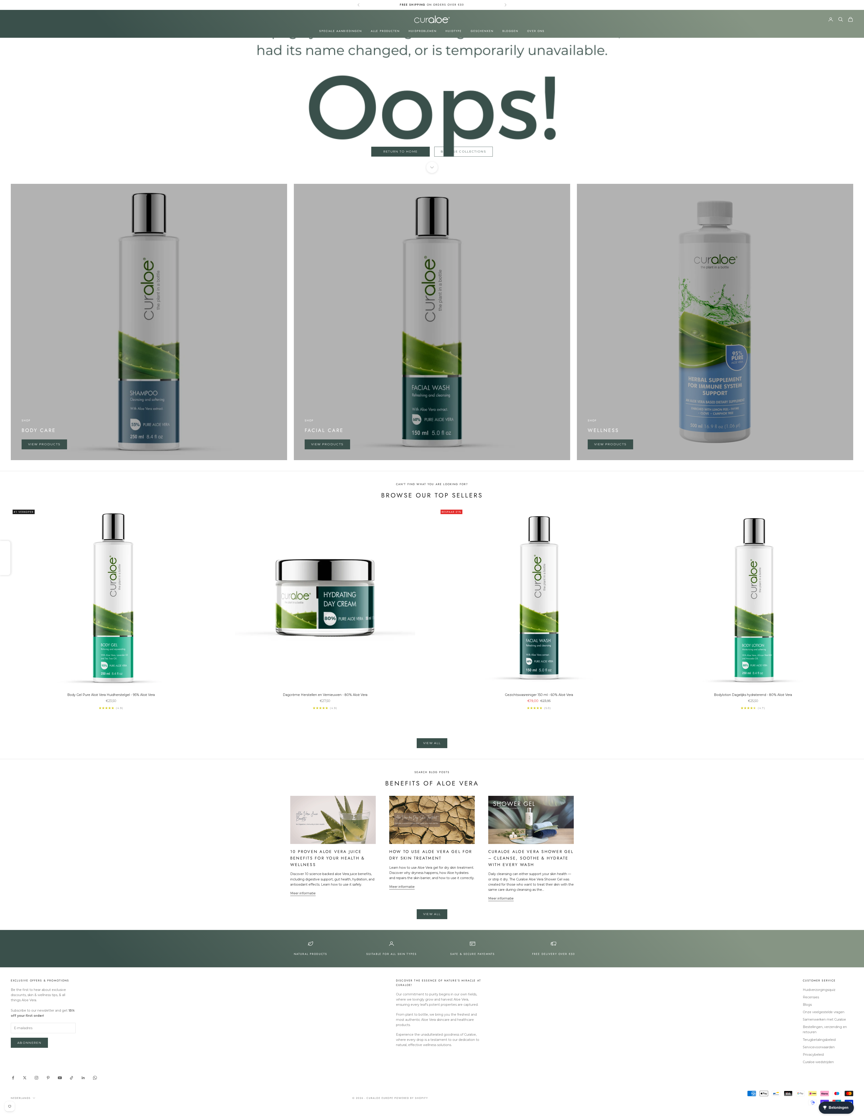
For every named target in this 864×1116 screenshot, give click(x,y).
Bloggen (510, 31)
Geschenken (482, 31)
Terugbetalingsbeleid (819, 1040)
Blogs (807, 1005)
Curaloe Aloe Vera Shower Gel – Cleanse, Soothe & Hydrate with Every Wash (531, 858)
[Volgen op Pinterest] (48, 1078)
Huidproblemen (422, 31)
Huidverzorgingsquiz (819, 990)
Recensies (811, 997)
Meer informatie (303, 893)
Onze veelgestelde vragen (823, 1012)
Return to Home (400, 151)
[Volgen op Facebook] (13, 1078)
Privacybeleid (813, 1055)
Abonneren (29, 1042)
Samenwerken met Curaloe (824, 1019)
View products (44, 444)
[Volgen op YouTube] (60, 1078)
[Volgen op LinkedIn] (83, 1078)
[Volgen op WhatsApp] (95, 1078)
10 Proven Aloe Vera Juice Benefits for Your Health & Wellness (327, 858)
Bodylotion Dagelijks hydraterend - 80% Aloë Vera (753, 695)
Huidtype (454, 31)
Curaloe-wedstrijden (818, 1062)
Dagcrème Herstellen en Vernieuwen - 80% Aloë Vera (325, 695)
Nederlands (21, 1098)
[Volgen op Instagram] (36, 1078)
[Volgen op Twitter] (24, 1078)
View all (432, 743)
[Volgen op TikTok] (71, 1078)
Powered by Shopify (411, 1098)
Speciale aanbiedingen (340, 31)
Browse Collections (463, 151)
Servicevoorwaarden (819, 1047)
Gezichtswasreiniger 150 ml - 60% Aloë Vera (539, 695)
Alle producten (385, 31)
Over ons (535, 31)
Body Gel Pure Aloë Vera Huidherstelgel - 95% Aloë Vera (111, 695)
